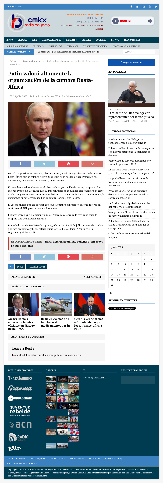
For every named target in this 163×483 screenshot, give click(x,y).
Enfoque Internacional (95, 46)
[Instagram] (143, 7)
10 (111, 269)
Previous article (23, 277)
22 (145, 274)
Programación (132, 40)
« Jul (110, 293)
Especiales (72, 46)
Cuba (34, 40)
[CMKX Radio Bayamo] (28, 23)
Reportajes (39, 46)
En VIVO (115, 40)
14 (138, 269)
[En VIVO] (156, 7)
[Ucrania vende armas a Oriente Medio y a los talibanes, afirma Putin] (89, 314)
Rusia (20, 267)
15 (145, 269)
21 (138, 274)
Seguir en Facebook (132, 62)
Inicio (10, 40)
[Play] (115, 21)
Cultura (86, 40)
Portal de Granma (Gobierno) (22, 464)
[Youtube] (150, 7)
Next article (93, 277)
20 (131, 274)
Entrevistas (55, 46)
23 (151, 274)
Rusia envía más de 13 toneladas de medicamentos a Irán (55, 322)
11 (118, 269)
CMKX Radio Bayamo (16, 459)
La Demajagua (38, 459)
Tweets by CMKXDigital (94, 378)
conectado (42, 355)
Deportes (71, 40)
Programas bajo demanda (126, 46)
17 (111, 274)
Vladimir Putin (37, 267)
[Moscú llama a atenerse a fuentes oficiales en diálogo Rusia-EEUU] (23, 314)
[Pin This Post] (68, 164)
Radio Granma (77, 459)
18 (118, 274)
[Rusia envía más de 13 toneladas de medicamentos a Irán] (56, 314)
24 (111, 280)
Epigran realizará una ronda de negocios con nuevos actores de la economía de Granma (131, 152)
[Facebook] (131, 7)
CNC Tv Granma (57, 459)
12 (125, 269)
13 (131, 269)
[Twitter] (137, 7)
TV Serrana (94, 459)
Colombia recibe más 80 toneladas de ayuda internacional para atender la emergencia (128, 224)
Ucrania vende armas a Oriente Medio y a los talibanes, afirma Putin (88, 323)
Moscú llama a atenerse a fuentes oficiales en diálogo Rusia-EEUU (21, 323)
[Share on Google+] (92, 164)
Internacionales (51, 40)
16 (151, 269)
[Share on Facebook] (20, 164)
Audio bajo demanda (17, 46)
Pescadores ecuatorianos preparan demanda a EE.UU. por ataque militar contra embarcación (129, 194)
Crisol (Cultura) (113, 459)
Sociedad (101, 40)
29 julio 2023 (20, 96)
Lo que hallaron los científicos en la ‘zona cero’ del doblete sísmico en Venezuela (128, 182)
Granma (22, 40)
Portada (120, 110)
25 (118, 280)
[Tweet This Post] (44, 164)
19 (125, 274)
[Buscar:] (139, 51)
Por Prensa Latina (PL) (46, 96)
